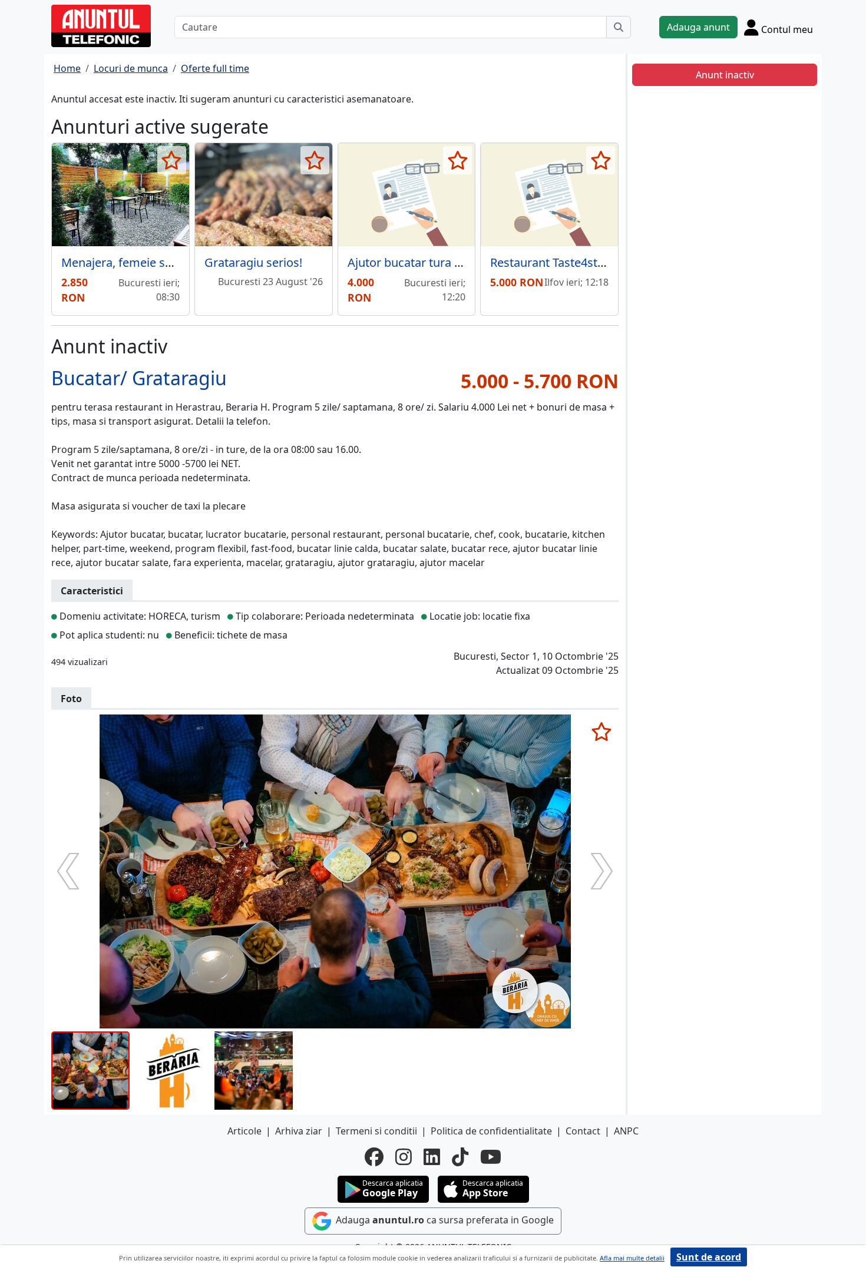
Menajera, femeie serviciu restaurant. (162, 262)
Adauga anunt (698, 27)
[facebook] (374, 1157)
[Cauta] (618, 27)
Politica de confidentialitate (491, 1130)
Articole (244, 1130)
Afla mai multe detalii (632, 1257)
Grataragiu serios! (253, 262)
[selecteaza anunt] (171, 160)
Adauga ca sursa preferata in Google (443, 1220)
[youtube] (490, 1157)
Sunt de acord (708, 1256)
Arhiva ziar (298, 1130)
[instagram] (403, 1157)
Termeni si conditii (376, 1130)
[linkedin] (432, 1157)
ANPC (626, 1130)
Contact (583, 1130)
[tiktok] (460, 1157)
